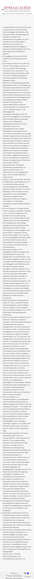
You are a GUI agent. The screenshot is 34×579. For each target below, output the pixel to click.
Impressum (14, 573)
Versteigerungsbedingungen (13, 576)
